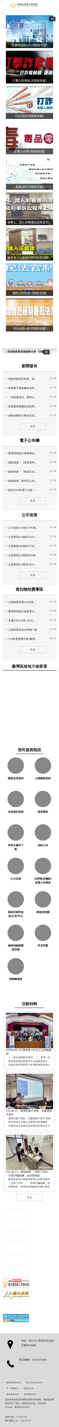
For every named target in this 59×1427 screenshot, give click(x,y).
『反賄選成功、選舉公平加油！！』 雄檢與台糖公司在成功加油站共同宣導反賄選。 (23, 397)
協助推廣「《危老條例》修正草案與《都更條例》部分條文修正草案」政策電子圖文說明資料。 (23, 462)
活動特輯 (29, 1004)
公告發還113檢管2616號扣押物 (23, 537)
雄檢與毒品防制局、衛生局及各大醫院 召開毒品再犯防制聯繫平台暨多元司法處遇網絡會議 (23, 379)
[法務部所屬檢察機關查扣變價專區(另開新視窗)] (16, 1236)
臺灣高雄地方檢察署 (29, 666)
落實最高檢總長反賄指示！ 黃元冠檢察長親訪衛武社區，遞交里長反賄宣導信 (23, 406)
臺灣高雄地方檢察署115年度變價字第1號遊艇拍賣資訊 (23, 611)
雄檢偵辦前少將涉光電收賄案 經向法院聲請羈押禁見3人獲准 (23, 415)
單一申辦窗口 (12, 1388)
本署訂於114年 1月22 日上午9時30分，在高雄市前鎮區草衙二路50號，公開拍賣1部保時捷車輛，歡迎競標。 (23, 620)
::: (1, 13)
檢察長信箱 (28, 1388)
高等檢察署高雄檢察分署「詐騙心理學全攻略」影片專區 (26, 351)
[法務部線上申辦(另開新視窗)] (16, 1283)
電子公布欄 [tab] (29, 441)
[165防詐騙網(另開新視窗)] (16, 1224)
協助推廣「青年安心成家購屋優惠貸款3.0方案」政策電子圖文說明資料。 (23, 481)
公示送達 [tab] (29, 515)
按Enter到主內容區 (12, 2)
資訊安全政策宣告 (34, 1383)
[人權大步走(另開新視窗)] (16, 1294)
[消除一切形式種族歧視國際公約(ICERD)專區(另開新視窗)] (16, 1248)
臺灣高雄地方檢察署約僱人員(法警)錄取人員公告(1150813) (23, 453)
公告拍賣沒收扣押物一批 (22, 629)
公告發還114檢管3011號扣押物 (23, 564)
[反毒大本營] (16, 1213)
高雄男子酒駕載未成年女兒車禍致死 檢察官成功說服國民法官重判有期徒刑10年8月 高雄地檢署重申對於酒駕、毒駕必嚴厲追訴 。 (23, 388)
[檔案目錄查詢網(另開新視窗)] (16, 1318)
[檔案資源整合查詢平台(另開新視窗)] (16, 1306)
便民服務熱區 (29, 750)
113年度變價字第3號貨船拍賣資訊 (23, 639)
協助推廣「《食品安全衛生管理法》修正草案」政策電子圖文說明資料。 (23, 471)
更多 (32, 426)
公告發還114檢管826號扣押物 (23, 555)
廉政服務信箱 (12, 1394)
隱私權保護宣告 (13, 1383)
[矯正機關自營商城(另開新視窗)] (16, 1271)
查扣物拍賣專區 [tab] (29, 589)
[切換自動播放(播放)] (52, 19)
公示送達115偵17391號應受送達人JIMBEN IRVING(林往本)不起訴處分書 (23, 527)
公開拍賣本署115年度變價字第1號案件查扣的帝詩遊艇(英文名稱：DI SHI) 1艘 (23, 602)
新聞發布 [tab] (29, 366)
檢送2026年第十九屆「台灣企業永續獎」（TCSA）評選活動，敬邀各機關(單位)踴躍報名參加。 (23, 490)
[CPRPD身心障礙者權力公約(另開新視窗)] (16, 1259)
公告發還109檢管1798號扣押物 (23, 546)
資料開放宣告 (29, 1394)
